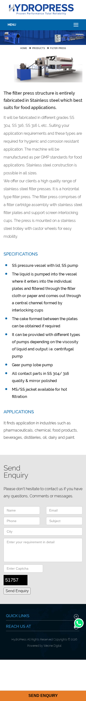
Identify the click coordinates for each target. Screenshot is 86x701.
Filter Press (58, 48)
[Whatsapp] (79, 628)
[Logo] (41, 9)
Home (23, 48)
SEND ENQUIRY (43, 696)
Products (38, 48)
